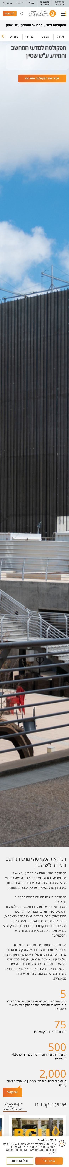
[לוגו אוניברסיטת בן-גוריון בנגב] (42, 13)
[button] (63, 13)
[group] (60, 36)
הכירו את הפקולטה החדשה (42, 78)
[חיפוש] (21, 13)
